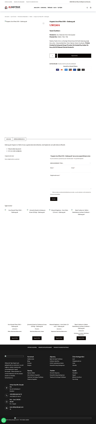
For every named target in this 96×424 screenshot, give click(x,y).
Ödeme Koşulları (32, 379)
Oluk (73, 363)
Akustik (74, 365)
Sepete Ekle (74, 55)
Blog (55, 7)
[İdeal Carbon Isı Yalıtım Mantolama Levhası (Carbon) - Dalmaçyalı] (81, 265)
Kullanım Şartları (54, 361)
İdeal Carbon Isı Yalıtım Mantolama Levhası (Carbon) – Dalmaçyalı (81, 326)
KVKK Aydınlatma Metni (57, 363)
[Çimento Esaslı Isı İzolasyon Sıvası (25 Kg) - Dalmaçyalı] (37, 265)
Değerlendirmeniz (55, 175)
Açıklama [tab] (8, 139)
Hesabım (75, 373)
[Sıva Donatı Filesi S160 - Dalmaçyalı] (15, 265)
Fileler (60, 63)
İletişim (60, 7)
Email (73, 168)
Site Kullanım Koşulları (33, 375)
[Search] (87, 7)
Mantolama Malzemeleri (69, 63)
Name (52, 168)
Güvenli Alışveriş (8, 1)
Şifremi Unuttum (77, 377)
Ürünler (50, 7)
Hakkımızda (30, 359)
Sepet (74, 375)
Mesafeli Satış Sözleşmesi (19, 1)
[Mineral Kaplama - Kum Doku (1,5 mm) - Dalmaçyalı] (59, 265)
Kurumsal (43, 7)
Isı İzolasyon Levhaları (78, 333)
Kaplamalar (53, 331)
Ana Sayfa (37, 7)
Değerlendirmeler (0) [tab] (19, 139)
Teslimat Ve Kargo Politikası (32, 1)
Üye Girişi (75, 379)
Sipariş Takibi (31, 373)
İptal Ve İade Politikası (56, 359)
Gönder (54, 199)
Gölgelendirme (76, 361)
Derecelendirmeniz (55, 163)
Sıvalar (42, 331)
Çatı (73, 359)
